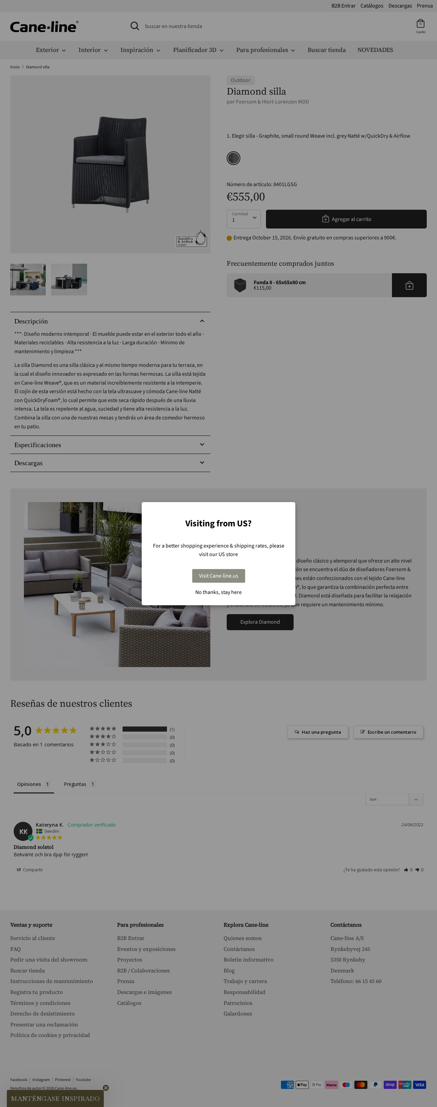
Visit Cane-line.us (218, 576)
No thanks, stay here (218, 592)
